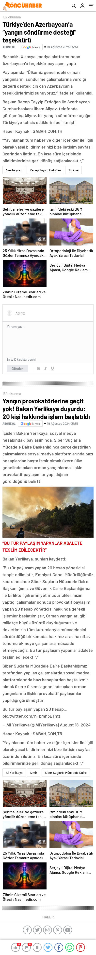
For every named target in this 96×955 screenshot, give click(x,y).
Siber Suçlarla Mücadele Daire (66, 773)
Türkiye (73, 170)
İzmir (33, 773)
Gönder (17, 368)
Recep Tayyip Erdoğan (45, 170)
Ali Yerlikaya (14, 773)
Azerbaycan (14, 170)
